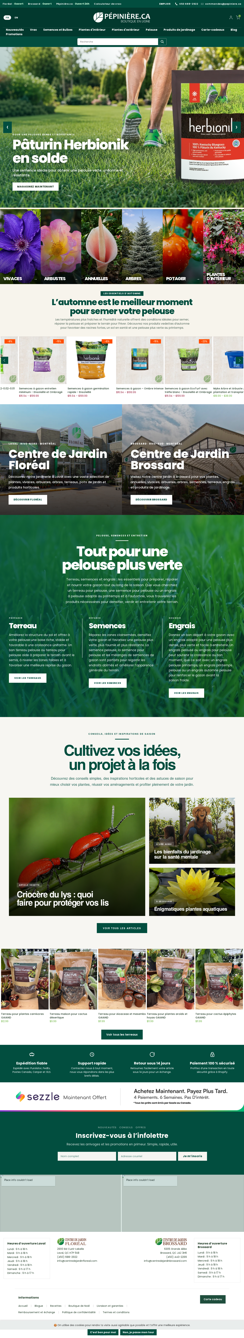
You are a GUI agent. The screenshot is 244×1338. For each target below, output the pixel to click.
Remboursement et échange (36, 1312)
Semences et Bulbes (58, 30)
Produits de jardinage (179, 30)
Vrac (33, 30)
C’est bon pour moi (103, 1332)
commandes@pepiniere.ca (223, 3)
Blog (234, 30)
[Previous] (4, 360)
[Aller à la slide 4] (38, 203)
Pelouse (151, 30)
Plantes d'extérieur (126, 30)
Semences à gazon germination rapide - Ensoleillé (22, 390)
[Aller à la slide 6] (52, 203)
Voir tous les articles (122, 928)
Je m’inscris (192, 1156)
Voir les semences (107, 683)
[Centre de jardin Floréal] (71, 1242)
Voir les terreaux (27, 678)
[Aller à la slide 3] (31, 203)
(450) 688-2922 (67, 1257)
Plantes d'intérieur (92, 30)
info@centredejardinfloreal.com (77, 1261)
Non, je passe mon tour (138, 1332)
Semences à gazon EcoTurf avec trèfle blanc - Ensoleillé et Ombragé (121, 390)
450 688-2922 (188, 3)
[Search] (162, 41)
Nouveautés (15, 30)
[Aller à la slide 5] (45, 203)
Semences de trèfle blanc (212, 388)
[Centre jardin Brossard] (171, 1242)
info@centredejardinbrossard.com (165, 1261)
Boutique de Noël (79, 1306)
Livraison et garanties (110, 1306)
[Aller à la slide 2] (25, 203)
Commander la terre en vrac (40, 186)
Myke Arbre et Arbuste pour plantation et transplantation (166, 390)
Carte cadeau (213, 1299)
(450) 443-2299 (176, 1257)
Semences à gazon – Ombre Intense (73, 388)
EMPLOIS (165, 3)
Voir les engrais (186, 693)
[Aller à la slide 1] (17, 203)
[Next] (239, 360)
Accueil (23, 1306)
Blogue (39, 1306)
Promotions (14, 34)
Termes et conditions (116, 1312)
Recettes (55, 1306)
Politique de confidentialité (79, 1312)
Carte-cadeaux (212, 30)
